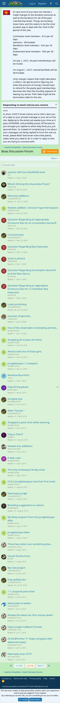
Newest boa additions (20, 446)
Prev (20, 665)
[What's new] (51, 3)
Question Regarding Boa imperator (28, 246)
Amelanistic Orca (14, 547)
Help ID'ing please (18, 387)
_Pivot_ (10, 378)
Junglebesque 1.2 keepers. (23, 363)
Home (52, 678)
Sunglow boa (15, 398)
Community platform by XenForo (25, 686)
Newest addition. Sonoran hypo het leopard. (33, 207)
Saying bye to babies (19, 603)
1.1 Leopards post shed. (21, 591)
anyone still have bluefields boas (26, 172)
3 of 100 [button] (30, 665)
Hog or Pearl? (15, 434)
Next (39, 665)
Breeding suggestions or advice (26, 505)
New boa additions (18, 195)
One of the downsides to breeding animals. (32, 327)
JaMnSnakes (12, 390)
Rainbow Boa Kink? (18, 375)
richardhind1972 (14, 198)
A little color (14, 458)
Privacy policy (35, 678)
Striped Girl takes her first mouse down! (30, 615)
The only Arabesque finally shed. (26, 469)
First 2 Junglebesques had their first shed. (32, 481)
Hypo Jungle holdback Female (25, 626)
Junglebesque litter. (19, 532)
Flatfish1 (11, 437)
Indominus (12, 187)
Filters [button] (53, 158)
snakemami (12, 319)
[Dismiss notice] (55, 104)
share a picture (16, 258)
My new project (16, 567)
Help (45, 678)
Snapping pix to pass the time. (25, 339)
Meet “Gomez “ (16, 410)
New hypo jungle (17, 493)
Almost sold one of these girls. (25, 351)
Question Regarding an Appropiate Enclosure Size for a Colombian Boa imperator (28, 289)
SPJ (9, 175)
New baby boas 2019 (20, 654)
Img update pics (17, 579)
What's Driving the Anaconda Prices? (29, 184)
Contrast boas (16, 234)
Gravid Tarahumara (19, 556)
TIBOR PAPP (12, 261)
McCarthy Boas (14, 657)
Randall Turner (13, 210)
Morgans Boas (13, 460)
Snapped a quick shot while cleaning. (29, 422)
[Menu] (4, 3)
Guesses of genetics (19, 316)
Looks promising (17, 304)
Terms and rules (20, 678)
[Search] (56, 3)
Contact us (6, 678)
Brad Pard (12, 226)
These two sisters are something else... (30, 544)
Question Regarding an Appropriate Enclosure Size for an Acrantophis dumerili (32, 221)
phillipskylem (13, 508)
